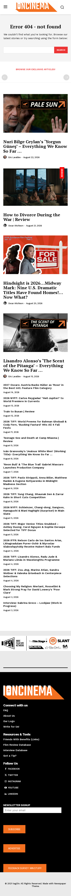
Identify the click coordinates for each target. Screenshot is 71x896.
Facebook (14, 768)
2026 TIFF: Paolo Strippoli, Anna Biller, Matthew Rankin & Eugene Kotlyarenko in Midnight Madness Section (35, 480)
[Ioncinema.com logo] (36, 7)
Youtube (13, 787)
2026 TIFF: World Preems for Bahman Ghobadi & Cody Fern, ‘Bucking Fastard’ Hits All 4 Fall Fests (35, 424)
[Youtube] (5, 787)
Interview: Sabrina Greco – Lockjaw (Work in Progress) (32, 604)
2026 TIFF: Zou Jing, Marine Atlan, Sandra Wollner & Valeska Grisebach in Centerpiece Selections (32, 573)
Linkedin (13, 794)
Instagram (14, 781)
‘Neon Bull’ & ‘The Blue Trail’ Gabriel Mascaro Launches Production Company (33, 466)
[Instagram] (5, 781)
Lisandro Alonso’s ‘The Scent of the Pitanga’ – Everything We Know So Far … (33, 365)
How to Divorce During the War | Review (31, 217)
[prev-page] (5, 77)
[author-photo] (5, 157)
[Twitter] (5, 775)
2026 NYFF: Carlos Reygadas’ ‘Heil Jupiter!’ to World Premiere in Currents (33, 400)
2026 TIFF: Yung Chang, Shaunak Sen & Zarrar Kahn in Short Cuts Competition (33, 496)
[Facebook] (5, 769)
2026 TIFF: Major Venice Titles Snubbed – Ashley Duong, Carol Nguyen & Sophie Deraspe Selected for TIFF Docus (34, 527)
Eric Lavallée (14, 157)
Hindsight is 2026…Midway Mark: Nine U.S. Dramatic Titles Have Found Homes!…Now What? (33, 290)
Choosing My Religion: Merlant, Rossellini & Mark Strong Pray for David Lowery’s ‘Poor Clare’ (31, 589)
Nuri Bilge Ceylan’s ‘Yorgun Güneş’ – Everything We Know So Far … (35, 146)
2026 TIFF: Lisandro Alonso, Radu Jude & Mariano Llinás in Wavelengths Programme (31, 558)
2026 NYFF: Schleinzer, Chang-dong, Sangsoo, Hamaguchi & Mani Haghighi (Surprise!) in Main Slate (33, 510)
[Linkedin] (5, 794)
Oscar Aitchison (15, 225)
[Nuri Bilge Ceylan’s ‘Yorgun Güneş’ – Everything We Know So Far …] (35, 113)
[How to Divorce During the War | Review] (35, 186)
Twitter (13, 775)
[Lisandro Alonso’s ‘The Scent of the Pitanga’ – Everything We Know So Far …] (35, 332)
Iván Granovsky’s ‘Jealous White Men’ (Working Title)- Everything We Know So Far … (34, 453)
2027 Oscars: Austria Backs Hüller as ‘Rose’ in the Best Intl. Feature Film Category (33, 386)
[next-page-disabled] (66, 77)
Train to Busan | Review (19, 411)
